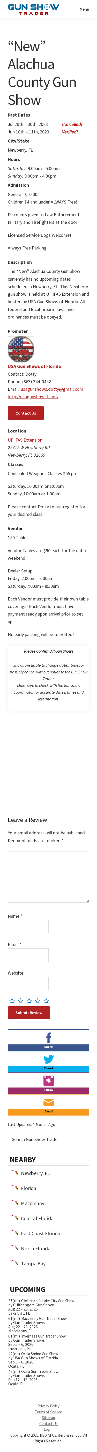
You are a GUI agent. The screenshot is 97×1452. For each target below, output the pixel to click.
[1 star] (13, 1001)
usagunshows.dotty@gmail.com (52, 389)
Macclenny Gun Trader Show (44, 1318)
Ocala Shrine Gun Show (39, 1353)
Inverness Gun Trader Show (43, 1336)
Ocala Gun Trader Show (39, 1371)
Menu (84, 9)
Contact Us (26, 413)
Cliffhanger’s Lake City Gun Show (47, 1300)
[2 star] (22, 1001)
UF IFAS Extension (25, 440)
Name (15, 916)
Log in (49, 1429)
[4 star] (39, 1001)
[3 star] (30, 1001)
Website (15, 973)
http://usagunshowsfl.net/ (33, 397)
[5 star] (47, 1001)
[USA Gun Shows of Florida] (21, 340)
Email (15, 944)
